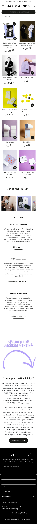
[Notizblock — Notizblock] (9, 130)
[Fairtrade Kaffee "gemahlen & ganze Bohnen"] (9, 31)
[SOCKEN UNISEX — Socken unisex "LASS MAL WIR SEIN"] (27, 31)
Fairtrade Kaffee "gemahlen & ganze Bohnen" (9, 45)
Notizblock (10, 142)
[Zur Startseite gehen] (17, 6)
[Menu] (2, 6)
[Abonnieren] (33, 467)
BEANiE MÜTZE (27, 77)
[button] (29, 6)
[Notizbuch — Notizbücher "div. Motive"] (9, 160)
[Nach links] (3, 2)
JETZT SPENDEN (18, 440)
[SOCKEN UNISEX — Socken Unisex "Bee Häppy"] (9, 98)
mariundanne (15, 519)
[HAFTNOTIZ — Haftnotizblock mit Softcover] (27, 160)
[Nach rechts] (34, 2)
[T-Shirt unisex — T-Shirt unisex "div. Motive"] (9, 65)
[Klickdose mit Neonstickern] (27, 98)
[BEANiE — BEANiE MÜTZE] (27, 65)
